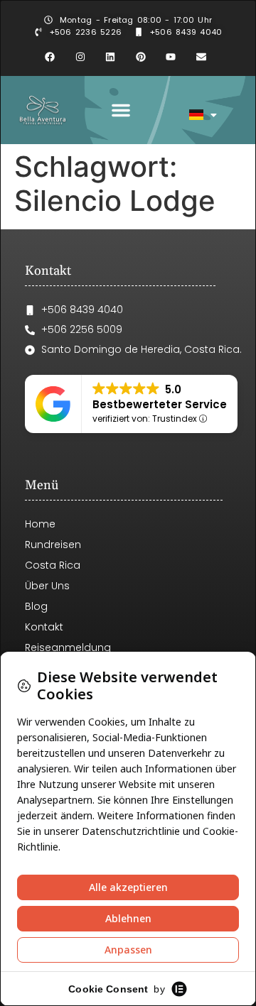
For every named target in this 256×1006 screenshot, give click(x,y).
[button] (121, 110)
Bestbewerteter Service (159, 404)
